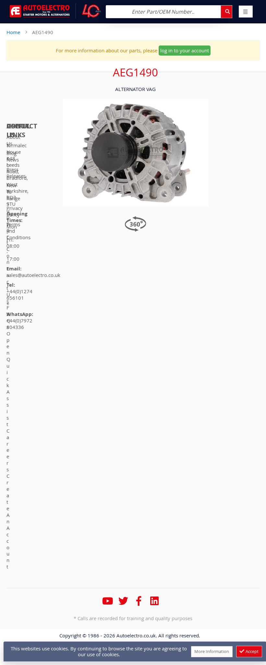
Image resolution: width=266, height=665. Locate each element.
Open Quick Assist (8, 378)
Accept (252, 651)
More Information (211, 651)
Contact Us (8, 275)
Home (13, 32)
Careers (7, 450)
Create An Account (8, 521)
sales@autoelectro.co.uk (33, 275)
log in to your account (184, 50)
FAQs (8, 317)
